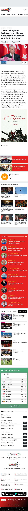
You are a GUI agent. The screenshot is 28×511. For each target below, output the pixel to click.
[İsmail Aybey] (4, 241)
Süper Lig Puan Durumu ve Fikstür (5, 485)
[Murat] (4, 176)
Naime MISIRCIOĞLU (13, 268)
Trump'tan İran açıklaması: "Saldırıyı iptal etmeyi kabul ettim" (20, 223)
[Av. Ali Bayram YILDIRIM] (4, 303)
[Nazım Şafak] (4, 262)
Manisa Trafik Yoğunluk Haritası (21, 480)
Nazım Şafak (11, 260)
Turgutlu (20, 14)
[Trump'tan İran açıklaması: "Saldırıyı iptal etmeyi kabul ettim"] (21, 217)
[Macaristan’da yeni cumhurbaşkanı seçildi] (21, 203)
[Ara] (23, 9)
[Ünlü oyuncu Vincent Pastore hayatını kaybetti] (7, 217)
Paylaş (4, 62)
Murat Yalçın (12, 246)
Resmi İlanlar (16, 458)
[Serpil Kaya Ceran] (4, 276)
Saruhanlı (24, 457)
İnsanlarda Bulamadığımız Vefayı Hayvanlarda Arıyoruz (16, 242)
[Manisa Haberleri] (6, 9)
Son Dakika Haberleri (7, 489)
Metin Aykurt (12, 288)
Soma (10, 458)
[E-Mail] (10, 179)
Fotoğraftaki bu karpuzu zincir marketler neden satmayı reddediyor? (16, 263)
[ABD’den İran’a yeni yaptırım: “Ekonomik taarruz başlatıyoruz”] (7, 190)
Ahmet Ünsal (12, 281)
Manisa (3, 14)
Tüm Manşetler (19, 484)
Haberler (3, 28)
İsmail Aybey (11, 239)
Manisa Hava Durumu (22, 474)
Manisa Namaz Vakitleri (5, 480)
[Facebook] (9, 454)
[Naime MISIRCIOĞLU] (4, 269)
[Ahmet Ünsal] (4, 283)
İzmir (8, 14)
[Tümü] (26, 236)
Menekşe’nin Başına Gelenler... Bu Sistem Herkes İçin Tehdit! (17, 249)
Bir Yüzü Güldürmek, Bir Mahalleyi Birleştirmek (17, 277)
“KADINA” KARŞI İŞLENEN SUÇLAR (15, 304)
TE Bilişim (17, 505)
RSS (4, 500)
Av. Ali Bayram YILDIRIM (14, 302)
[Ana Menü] (25, 9)
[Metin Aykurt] (4, 290)
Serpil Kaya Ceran (13, 274)
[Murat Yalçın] (4, 248)
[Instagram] (14, 454)
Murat (10, 175)
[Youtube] (17, 454)
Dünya (9, 28)
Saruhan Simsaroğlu (14, 253)
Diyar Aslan (11, 295)
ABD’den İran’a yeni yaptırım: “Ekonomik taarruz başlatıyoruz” (5, 196)
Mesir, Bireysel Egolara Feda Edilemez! (15, 284)
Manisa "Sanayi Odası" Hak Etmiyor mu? (17, 256)
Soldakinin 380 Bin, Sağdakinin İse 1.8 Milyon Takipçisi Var (17, 298)
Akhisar (14, 14)
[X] (11, 454)
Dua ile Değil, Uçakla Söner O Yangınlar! (16, 291)
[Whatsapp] (19, 454)
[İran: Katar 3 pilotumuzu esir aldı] (21, 190)
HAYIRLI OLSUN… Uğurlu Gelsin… (17, 270)
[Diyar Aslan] (4, 296)
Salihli (26, 14)
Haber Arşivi (19, 489)
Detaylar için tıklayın (14, 406)
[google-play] (20, 494)
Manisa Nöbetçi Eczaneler (5, 474)
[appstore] (7, 494)
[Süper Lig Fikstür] (26, 411)
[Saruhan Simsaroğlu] (4, 255)
